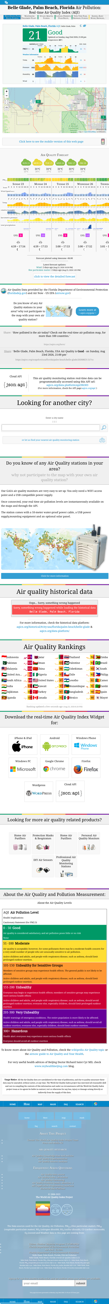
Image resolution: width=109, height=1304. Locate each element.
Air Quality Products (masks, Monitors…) (52, 1182)
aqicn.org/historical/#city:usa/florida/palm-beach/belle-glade (53, 626)
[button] (38, 103)
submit (80, 1283)
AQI (41, 26)
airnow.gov (63, 293)
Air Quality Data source (53, 1174)
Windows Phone (86, 738)
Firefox (86, 761)
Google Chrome (54, 761)
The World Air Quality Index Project (54, 1197)
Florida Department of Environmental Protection (54, 1246)
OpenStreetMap (90, 131)
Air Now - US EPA (54, 1249)
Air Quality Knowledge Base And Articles (53, 1155)
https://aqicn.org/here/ (54, 344)
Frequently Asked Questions (52, 1168)
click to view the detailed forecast (54, 276)
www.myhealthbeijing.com (51, 1066)
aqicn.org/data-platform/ (54, 631)
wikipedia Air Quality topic (87, 1049)
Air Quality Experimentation (52, 1158)
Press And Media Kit (52, 1142)
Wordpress (38, 785)
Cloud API (70, 784)
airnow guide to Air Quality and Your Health (56, 1054)
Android (55, 738)
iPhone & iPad (23, 738)
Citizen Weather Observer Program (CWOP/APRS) (54, 1244)
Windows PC (23, 761)
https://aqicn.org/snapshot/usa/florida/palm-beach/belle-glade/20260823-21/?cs (54, 359)
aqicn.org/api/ (89, 388)
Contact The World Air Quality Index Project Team (52, 1140)
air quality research (53, 1149)
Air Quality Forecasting (52, 1180)
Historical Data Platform (52, 1188)
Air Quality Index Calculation (53, 1177)
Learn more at (87, 311)
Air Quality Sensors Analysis (52, 1161)
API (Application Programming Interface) (53, 1185)
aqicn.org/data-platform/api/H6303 (67, 385)
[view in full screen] (84, 26)
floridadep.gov (17, 293)
